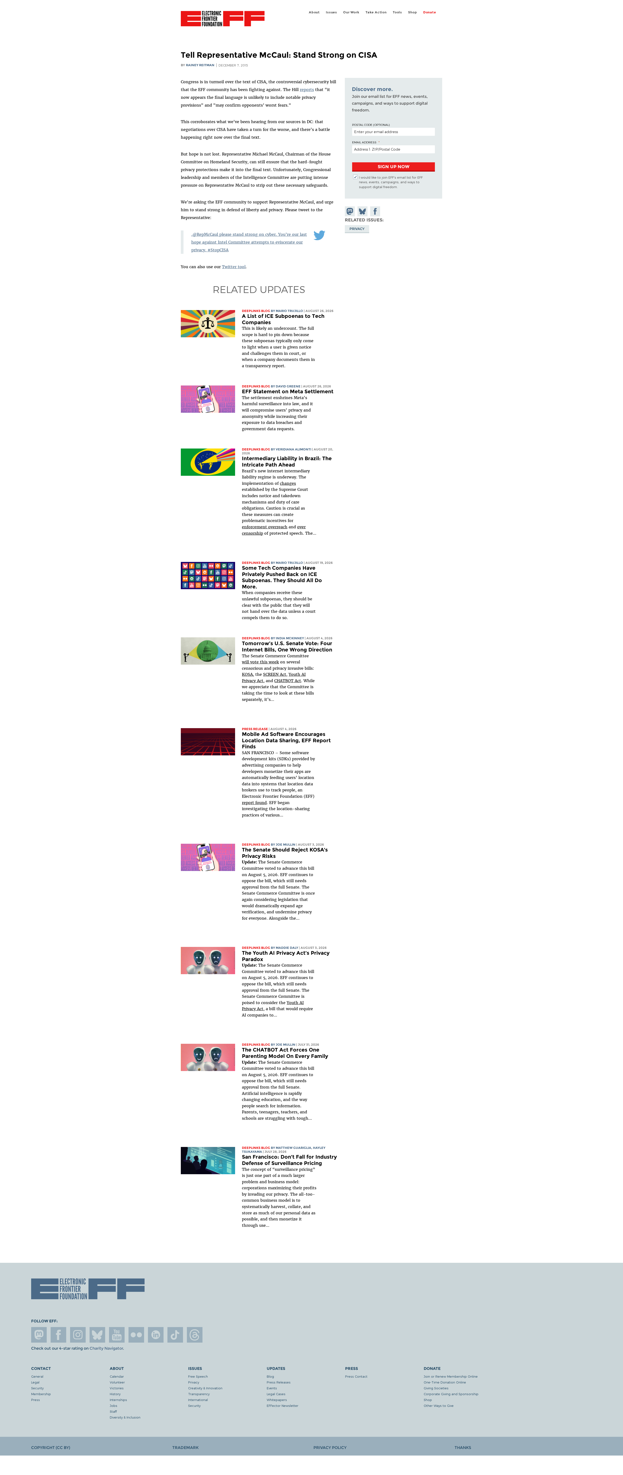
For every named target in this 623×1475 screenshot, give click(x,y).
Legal (35, 1382)
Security (37, 1388)
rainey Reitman (200, 65)
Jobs (113, 1405)
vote (254, 662)
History (115, 1394)
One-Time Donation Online (445, 1382)
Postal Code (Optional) (371, 124)
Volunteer (117, 1382)
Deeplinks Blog (256, 311)
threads (194, 1335)
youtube (117, 1335)
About (314, 12)
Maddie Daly (287, 948)
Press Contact (356, 1376)
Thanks (463, 1447)
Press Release (255, 729)
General (37, 1376)
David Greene (288, 386)
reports (307, 89)
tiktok (175, 1335)
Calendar (117, 1376)
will (246, 662)
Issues (331, 12)
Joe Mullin (285, 844)
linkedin (156, 1335)
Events (272, 1388)
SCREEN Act (274, 674)
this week (269, 662)
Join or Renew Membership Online (451, 1376)
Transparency (199, 1394)
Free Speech (198, 1376)
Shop (412, 12)
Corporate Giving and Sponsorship (451, 1394)
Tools (397, 12)
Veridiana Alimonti (293, 449)
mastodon (39, 1335)
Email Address (364, 142)
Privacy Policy (330, 1447)
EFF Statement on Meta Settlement (287, 391)
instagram (78, 1335)
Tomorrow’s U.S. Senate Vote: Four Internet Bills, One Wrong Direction (287, 646)
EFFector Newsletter (282, 1405)
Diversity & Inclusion (125, 1417)
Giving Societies (436, 1388)
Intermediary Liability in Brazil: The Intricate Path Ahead (287, 461)
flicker (136, 1335)
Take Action (376, 12)
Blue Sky (97, 1335)
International (198, 1400)
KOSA (247, 674)
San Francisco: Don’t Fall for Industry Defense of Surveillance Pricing (289, 1160)
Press (35, 1400)
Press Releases (279, 1382)
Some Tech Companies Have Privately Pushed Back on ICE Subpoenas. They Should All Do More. (282, 577)
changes (288, 483)
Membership (41, 1394)
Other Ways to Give (439, 1405)
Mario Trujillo (289, 311)
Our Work (351, 12)
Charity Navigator (106, 1348)
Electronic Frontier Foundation (223, 21)
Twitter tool (234, 266)
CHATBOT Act (287, 680)
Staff (113, 1411)
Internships (118, 1400)
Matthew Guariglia (293, 1148)
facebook (58, 1335)
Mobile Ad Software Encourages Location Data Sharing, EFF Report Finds (286, 740)
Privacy (357, 228)
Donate (429, 12)
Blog (270, 1376)
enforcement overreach (264, 526)
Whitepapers (277, 1400)
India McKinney (290, 638)
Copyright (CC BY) (50, 1447)
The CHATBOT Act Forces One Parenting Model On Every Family (285, 1053)
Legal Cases (276, 1394)
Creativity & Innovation (205, 1388)
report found (254, 802)
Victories (117, 1388)
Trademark (185, 1447)
